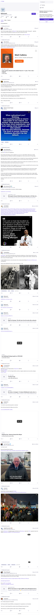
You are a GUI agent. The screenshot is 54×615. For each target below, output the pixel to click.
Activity (2, 20)
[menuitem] (16, 467)
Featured (8, 20)
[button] (16, 467)
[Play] (2, 480)
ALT (29, 139)
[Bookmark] (28, 36)
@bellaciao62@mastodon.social (5, 14)
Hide (36, 265)
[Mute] (4, 480)
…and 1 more (18, 564)
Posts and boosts (4, 23)
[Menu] (37, 14)
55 (6, 17)
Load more (19, 613)
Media (5, 20)
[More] (37, 36)
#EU (4, 152)
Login (47, 21)
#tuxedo (28, 34)
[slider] (16, 478)
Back (3, 1)
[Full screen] (29, 480)
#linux (26, 34)
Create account (46, 19)
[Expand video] (27, 480)
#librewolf (14, 31)
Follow (33, 13)
